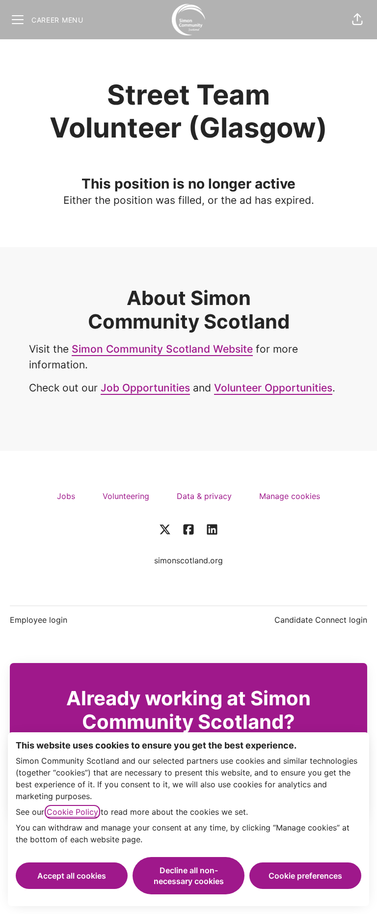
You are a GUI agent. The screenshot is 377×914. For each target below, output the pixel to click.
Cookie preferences (305, 876)
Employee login (38, 620)
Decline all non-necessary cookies (189, 875)
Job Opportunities (145, 388)
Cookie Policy (72, 812)
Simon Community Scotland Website (162, 349)
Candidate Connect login (320, 620)
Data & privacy (204, 496)
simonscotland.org (188, 560)
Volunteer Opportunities (273, 388)
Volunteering (126, 496)
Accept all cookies (71, 876)
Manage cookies (289, 496)
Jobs (66, 496)
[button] (357, 19)
